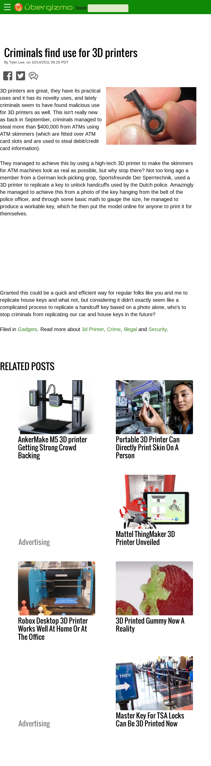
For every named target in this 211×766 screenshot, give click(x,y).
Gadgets (27, 329)
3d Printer (93, 329)
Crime (114, 329)
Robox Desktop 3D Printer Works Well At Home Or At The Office (53, 628)
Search (81, 8)
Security (157, 329)
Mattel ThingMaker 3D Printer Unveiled (145, 538)
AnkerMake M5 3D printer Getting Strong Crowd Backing (52, 447)
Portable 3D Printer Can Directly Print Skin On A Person (148, 447)
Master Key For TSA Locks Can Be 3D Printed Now (150, 719)
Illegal (130, 329)
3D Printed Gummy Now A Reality (150, 624)
